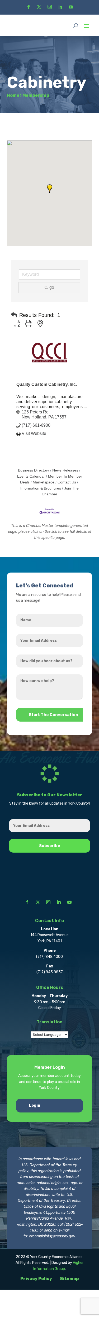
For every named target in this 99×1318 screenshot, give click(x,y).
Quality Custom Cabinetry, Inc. (46, 384)
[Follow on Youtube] (71, 7)
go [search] (51, 287)
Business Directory (33, 470)
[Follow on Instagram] (49, 7)
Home (13, 95)
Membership (35, 95)
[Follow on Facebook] (28, 7)
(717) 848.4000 (49, 956)
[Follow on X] (39, 7)
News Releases (65, 470)
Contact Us (67, 482)
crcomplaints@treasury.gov (52, 1236)
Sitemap (69, 1278)
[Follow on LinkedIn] (60, 7)
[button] (49, 188)
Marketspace (43, 482)
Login (34, 1105)
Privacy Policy (36, 1278)
